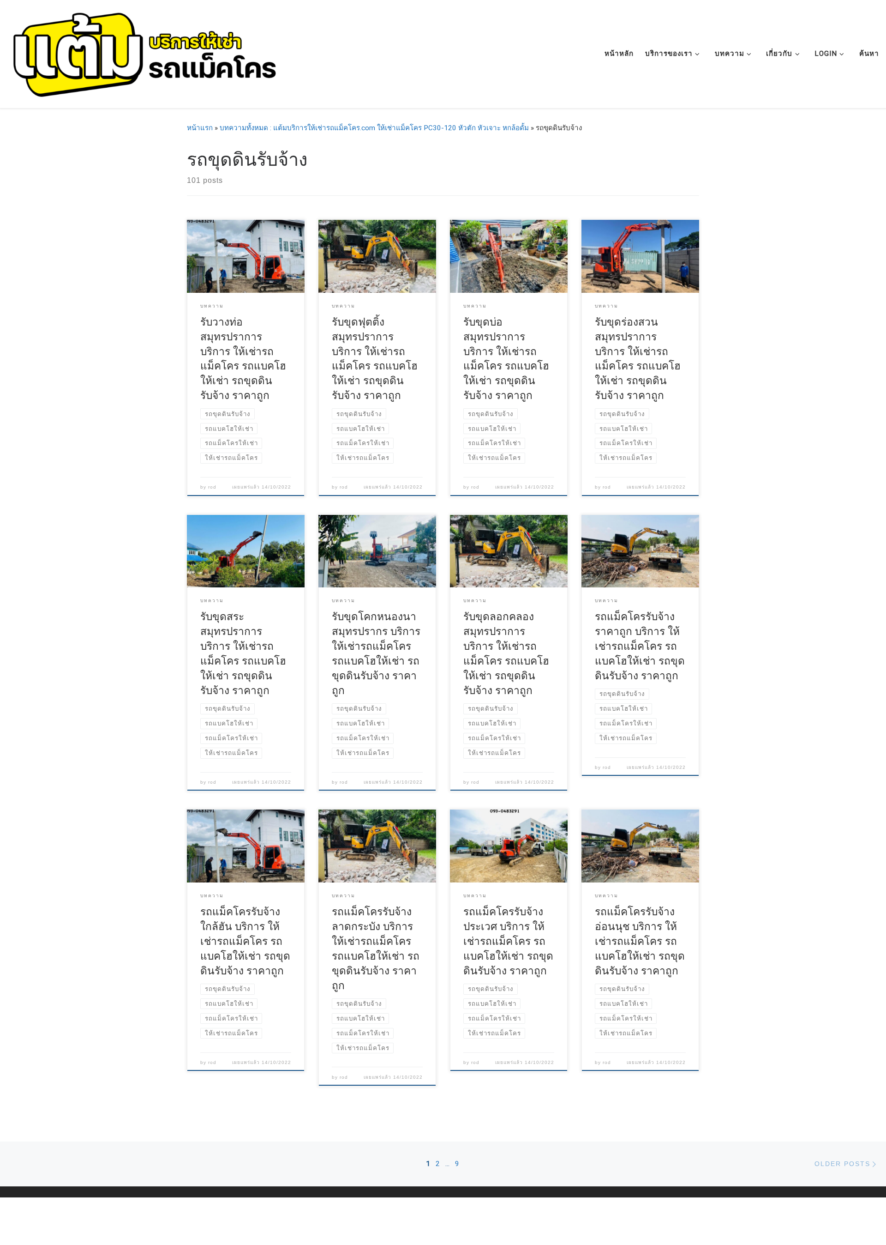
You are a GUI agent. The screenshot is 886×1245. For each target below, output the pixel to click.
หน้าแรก (200, 128)
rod (212, 487)
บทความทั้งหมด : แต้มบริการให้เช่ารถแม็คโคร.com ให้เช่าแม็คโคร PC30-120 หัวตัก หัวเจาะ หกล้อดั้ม (374, 128)
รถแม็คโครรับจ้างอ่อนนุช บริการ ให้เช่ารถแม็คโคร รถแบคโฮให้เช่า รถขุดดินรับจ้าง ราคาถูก (640, 941)
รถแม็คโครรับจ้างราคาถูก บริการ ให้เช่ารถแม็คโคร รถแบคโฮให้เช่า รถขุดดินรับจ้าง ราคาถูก (640, 646)
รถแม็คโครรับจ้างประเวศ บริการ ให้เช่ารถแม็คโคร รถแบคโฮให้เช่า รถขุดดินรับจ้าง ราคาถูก (508, 941)
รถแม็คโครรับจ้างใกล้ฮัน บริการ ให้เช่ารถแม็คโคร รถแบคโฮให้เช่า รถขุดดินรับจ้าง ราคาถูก (245, 941)
